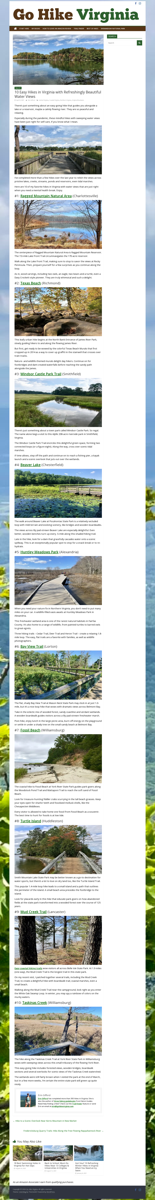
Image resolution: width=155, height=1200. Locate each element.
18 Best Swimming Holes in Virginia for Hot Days (27, 1164)
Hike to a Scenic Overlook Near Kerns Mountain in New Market (45, 1120)
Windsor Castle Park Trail (40, 374)
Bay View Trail (31, 646)
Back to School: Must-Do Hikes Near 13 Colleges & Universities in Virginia (57, 1165)
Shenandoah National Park (113, 28)
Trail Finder (79, 28)
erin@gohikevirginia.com (62, 1106)
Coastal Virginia (54, 100)
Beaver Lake (30, 464)
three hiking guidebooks (65, 1101)
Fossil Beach (30, 730)
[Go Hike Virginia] (15, 28)
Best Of (18, 88)
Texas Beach (30, 283)
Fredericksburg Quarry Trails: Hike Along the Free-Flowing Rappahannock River (63, 1130)
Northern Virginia (65, 100)
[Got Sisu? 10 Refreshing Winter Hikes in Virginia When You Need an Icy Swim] (89, 1146)
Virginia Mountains (78, 100)
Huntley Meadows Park (39, 552)
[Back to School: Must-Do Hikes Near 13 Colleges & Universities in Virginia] (58, 1146)
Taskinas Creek (34, 1002)
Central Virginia (43, 100)
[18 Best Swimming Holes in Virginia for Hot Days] (27, 1146)
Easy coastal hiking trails (28, 968)
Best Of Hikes (92, 28)
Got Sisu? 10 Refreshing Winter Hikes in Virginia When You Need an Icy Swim (86, 1167)
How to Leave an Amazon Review (57, 28)
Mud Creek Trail (33, 911)
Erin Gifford (32, 100)
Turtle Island (30, 821)
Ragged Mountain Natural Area (46, 196)
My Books (36, 28)
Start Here (24, 28)
